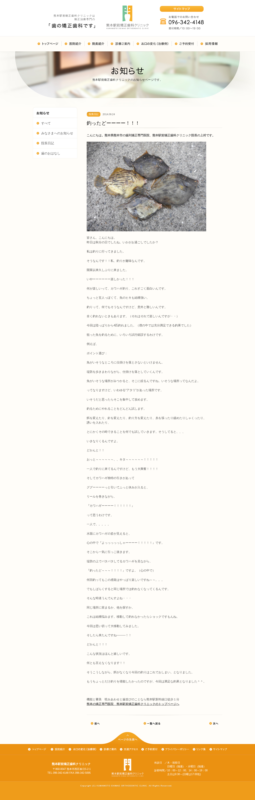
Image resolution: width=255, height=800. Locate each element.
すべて (46, 123)
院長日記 (47, 143)
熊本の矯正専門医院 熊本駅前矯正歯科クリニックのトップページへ (133, 704)
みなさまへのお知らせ (57, 133)
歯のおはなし (50, 153)
